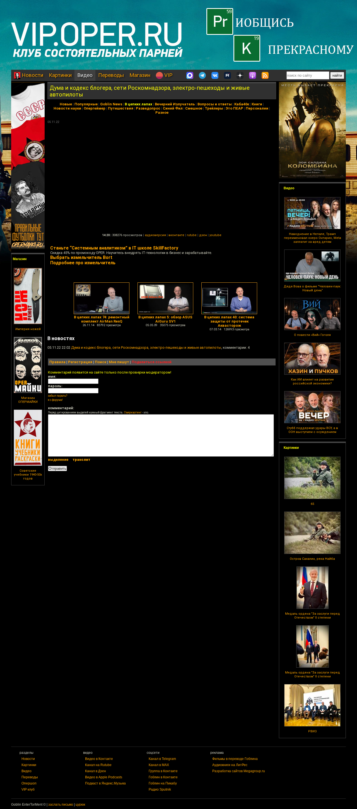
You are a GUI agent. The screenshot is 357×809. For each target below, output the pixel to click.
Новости (31, 75)
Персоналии (257, 108)
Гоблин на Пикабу (163, 783)
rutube (192, 235)
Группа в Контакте (163, 771)
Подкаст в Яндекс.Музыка (105, 783)
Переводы (111, 75)
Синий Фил (173, 108)
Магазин (139, 75)
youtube (215, 235)
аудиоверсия (155, 235)
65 (312, 504)
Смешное (193, 108)
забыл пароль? (57, 395)
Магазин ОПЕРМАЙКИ (28, 400)
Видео (85, 75)
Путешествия (120, 108)
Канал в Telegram (162, 759)
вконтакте (176, 235)
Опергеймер (94, 108)
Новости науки (67, 108)
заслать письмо (60, 804)
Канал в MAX (159, 765)
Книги (257, 104)
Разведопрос (148, 108)
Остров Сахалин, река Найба (312, 559)
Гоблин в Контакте (163, 777)
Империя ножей (28, 329)
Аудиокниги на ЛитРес (229, 765)
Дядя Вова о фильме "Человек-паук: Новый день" (312, 288)
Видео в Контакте (99, 759)
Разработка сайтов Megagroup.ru (238, 771)
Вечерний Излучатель (175, 104)
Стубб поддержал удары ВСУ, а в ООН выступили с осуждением (312, 430)
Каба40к (241, 104)
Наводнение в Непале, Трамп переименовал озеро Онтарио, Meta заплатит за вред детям (312, 238)
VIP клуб (28, 789)
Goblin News (111, 104)
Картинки (60, 75)
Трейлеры (214, 108)
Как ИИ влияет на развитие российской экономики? (312, 381)
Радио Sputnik (160, 789)
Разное (161, 112)
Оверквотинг (133, 412)
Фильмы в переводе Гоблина (235, 759)
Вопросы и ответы (214, 104)
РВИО (312, 731)
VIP (167, 75)
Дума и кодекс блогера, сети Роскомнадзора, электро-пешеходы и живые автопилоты (146, 347)
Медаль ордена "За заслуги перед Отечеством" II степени (312, 615)
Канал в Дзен (95, 771)
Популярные (86, 104)
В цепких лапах (138, 104)
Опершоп (29, 783)
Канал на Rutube (98, 765)
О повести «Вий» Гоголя (312, 335)
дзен (203, 235)
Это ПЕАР (234, 108)
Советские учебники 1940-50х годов (28, 474)
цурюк (80, 804)
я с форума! (55, 399)
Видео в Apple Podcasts (103, 777)
